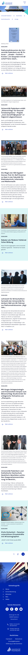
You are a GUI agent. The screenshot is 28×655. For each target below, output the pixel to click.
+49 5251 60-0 (13, 625)
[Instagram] (7, 609)
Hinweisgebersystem (14, 641)
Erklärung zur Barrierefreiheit (14, 643)
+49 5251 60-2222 (14, 630)
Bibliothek (8, 594)
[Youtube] (21, 609)
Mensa (7, 589)
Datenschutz (18, 639)
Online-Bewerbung (11, 591)
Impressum (9, 639)
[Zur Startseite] (7, 3)
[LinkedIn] (16, 609)
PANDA (7, 599)
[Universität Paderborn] (14, 649)
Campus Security (14, 628)
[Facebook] (11, 609)
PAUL (7, 596)
